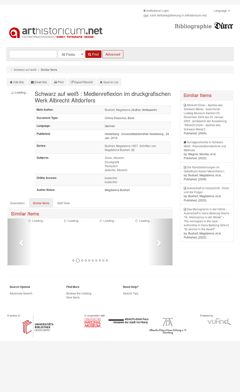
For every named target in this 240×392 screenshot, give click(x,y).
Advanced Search (21, 293)
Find (95, 54)
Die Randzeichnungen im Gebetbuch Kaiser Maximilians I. (204, 169)
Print (61, 82)
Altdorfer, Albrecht (116, 170)
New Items (73, 297)
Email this (40, 82)
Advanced (112, 54)
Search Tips (130, 293)
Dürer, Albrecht (114, 158)
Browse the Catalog (78, 293)
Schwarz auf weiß (25, 70)
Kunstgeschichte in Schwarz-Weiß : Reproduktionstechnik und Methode (205, 146)
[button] (20, 242)
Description (17, 203)
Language (221, 10)
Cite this (18, 82)
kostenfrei (111, 178)
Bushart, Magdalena (118, 110)
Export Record (83, 82)
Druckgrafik (112, 162)
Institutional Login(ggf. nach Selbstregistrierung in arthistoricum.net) (175, 12)
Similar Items (41, 203)
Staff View (63, 203)
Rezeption (111, 166)
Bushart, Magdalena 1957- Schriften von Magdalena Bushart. (130, 148)
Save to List (110, 82)
